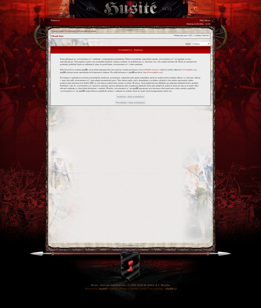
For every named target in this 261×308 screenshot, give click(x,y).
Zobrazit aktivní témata (86, 30)
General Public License (148, 69)
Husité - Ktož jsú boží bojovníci (108, 285)
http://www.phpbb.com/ (153, 72)
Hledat (207, 20)
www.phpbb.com (190, 69)
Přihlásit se (55, 20)
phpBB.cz (171, 288)
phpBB (103, 288)
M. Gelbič (149, 285)
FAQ (201, 20)
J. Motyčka (164, 285)
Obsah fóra (57, 36)
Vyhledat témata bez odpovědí (62, 30)
